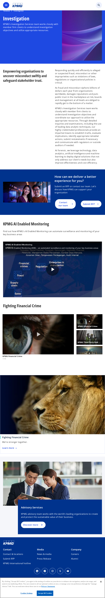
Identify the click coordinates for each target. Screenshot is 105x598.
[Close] (101, 582)
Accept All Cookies (45, 593)
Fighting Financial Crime (15, 437)
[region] (52, 588)
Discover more (30, 524)
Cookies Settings (26, 593)
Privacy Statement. (48, 586)
